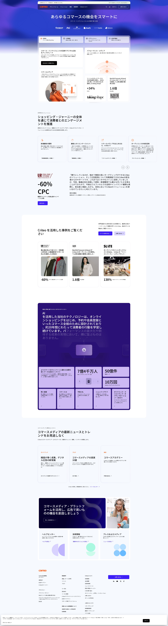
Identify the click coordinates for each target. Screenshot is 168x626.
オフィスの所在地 (89, 598)
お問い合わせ (123, 7)
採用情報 (87, 578)
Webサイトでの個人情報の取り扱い (47, 595)
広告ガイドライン (66, 599)
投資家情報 (87, 583)
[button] (106, 6)
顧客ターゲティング (89, 611)
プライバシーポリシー (44, 593)
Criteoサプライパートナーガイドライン (71, 596)
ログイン (114, 7)
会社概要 (87, 581)
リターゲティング (89, 606)
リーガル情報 (65, 594)
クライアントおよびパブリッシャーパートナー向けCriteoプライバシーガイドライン (49, 598)
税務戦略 (64, 611)
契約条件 (64, 591)
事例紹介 (41, 580)
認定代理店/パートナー (90, 588)
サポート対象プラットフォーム (69, 601)
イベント (64, 581)
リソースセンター (94, 486)
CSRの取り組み (88, 591)
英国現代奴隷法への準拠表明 (69, 609)
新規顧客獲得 (88, 608)
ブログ (63, 583)
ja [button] (109, 7)
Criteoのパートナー (43, 585)
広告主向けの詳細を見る (48, 63)
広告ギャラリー (42, 582)
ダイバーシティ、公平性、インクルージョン (95, 593)
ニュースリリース (89, 586)
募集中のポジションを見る (80, 541)
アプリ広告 (87, 613)
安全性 (40, 601)
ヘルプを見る (45, 541)
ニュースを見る (107, 541)
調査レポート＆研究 (66, 578)
